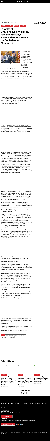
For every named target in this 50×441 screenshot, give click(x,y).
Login (2, 432)
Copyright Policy (25, 432)
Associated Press (5, 45)
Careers (12, 432)
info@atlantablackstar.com (13, 407)
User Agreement (42, 432)
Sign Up (6, 416)
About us (6, 432)
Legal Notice (18, 432)
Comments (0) (26, 45)
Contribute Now (8, 424)
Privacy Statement (34, 432)
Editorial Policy (3, 433)
